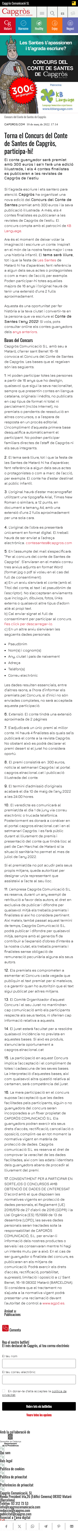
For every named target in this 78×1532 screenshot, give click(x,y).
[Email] (71, 1526)
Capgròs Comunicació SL (15, 3)
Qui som (5, 1452)
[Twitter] (19, 1526)
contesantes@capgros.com (49, 543)
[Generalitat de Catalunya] (39, 1440)
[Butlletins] (73, 12)
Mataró (8, 28)
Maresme (23, 28)
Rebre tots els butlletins (39, 1406)
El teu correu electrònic (19, 1372)
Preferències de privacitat (16, 1485)
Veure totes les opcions (39, 1415)
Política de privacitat (13, 1476)
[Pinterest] (58, 1526)
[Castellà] (62, 12)
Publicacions (12, 1314)
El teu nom (9, 1356)
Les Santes (46, 260)
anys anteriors (25, 332)
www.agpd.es (53, 1303)
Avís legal (6, 1460)
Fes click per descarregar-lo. (28, 624)
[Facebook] (6, 1526)
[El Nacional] (74, 3)
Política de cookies (12, 1468)
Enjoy (54, 28)
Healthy (39, 28)
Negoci (70, 28)
